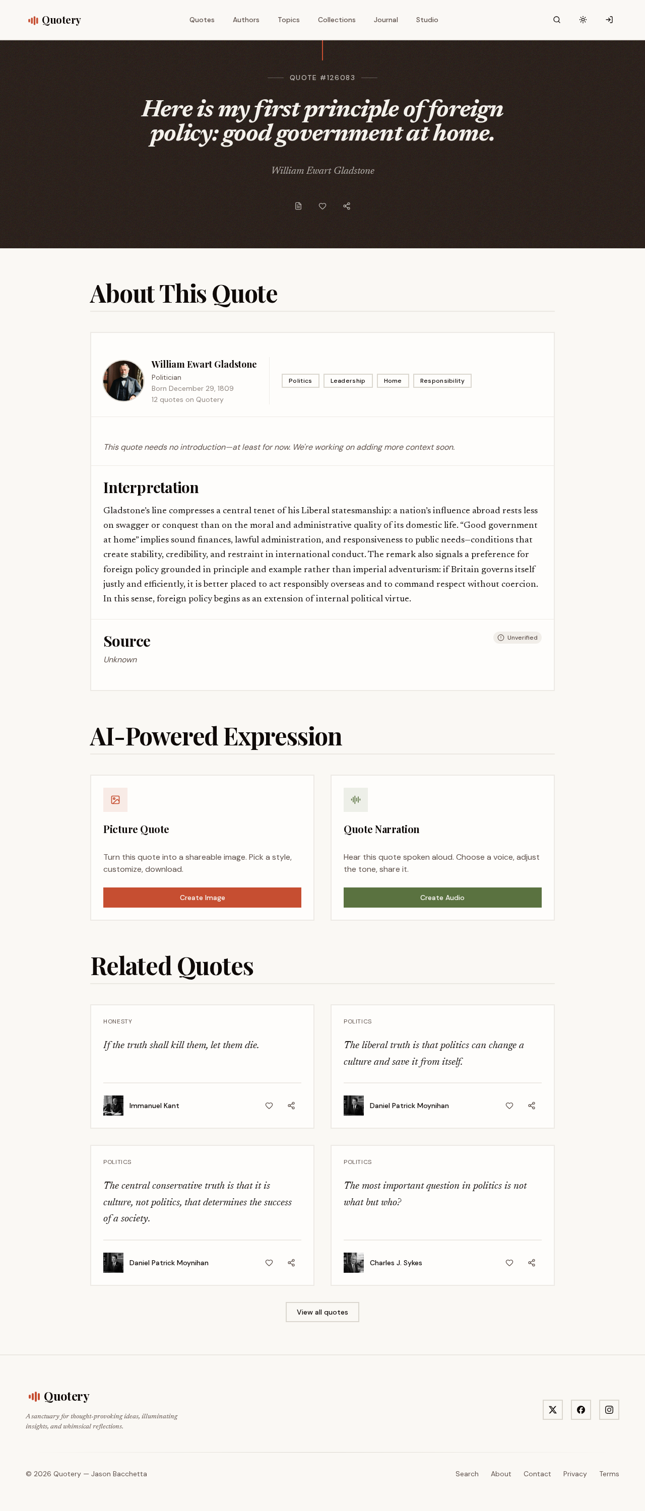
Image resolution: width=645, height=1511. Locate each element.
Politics (300, 381)
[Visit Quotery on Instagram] (609, 1410)
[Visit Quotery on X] (553, 1410)
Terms (609, 1473)
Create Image (202, 897)
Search (467, 1473)
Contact (537, 1473)
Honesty (117, 1021)
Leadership (348, 381)
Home (393, 381)
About (501, 1473)
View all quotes (322, 1312)
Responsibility (442, 381)
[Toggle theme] (583, 20)
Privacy (575, 1473)
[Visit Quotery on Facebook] (581, 1410)
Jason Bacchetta (119, 1473)
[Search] (557, 20)
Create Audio (442, 897)
